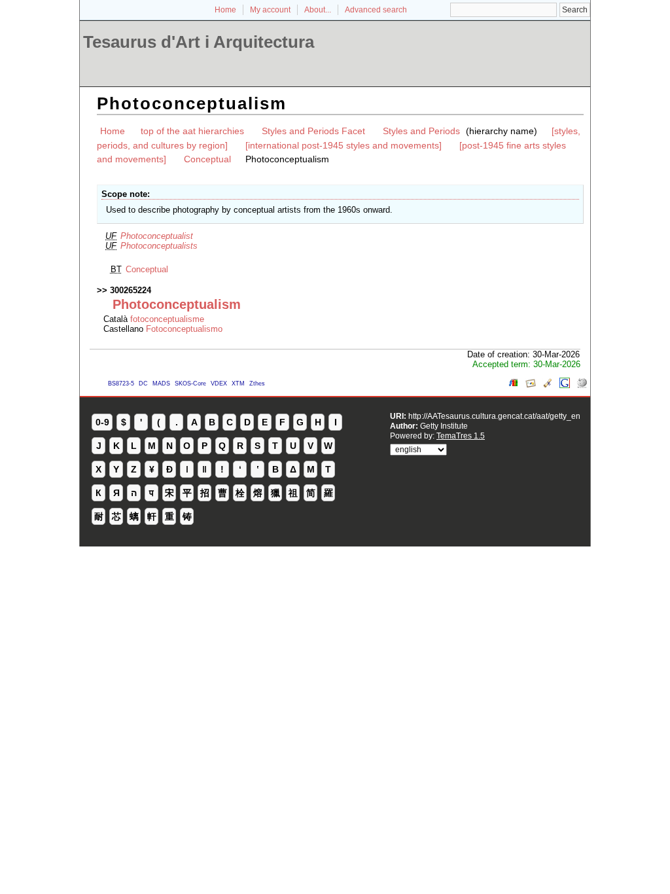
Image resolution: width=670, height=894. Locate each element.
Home (225, 9)
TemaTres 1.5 (460, 435)
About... (317, 9)
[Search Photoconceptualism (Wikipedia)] (581, 385)
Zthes (257, 383)
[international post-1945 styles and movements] (343, 145)
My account (270, 9)
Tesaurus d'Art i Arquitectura (198, 42)
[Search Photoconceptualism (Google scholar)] (547, 385)
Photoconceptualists (159, 246)
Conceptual (207, 159)
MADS (161, 383)
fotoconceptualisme (167, 319)
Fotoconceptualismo (184, 329)
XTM (238, 383)
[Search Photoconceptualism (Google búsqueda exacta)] (564, 385)
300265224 (130, 290)
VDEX (219, 383)
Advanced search (376, 9)
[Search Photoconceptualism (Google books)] (513, 385)
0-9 (102, 422)
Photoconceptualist (156, 236)
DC (143, 383)
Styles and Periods (421, 131)
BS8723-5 (121, 383)
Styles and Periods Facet (313, 131)
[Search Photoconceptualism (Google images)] (530, 385)
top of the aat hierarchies (192, 131)
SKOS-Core (190, 383)
